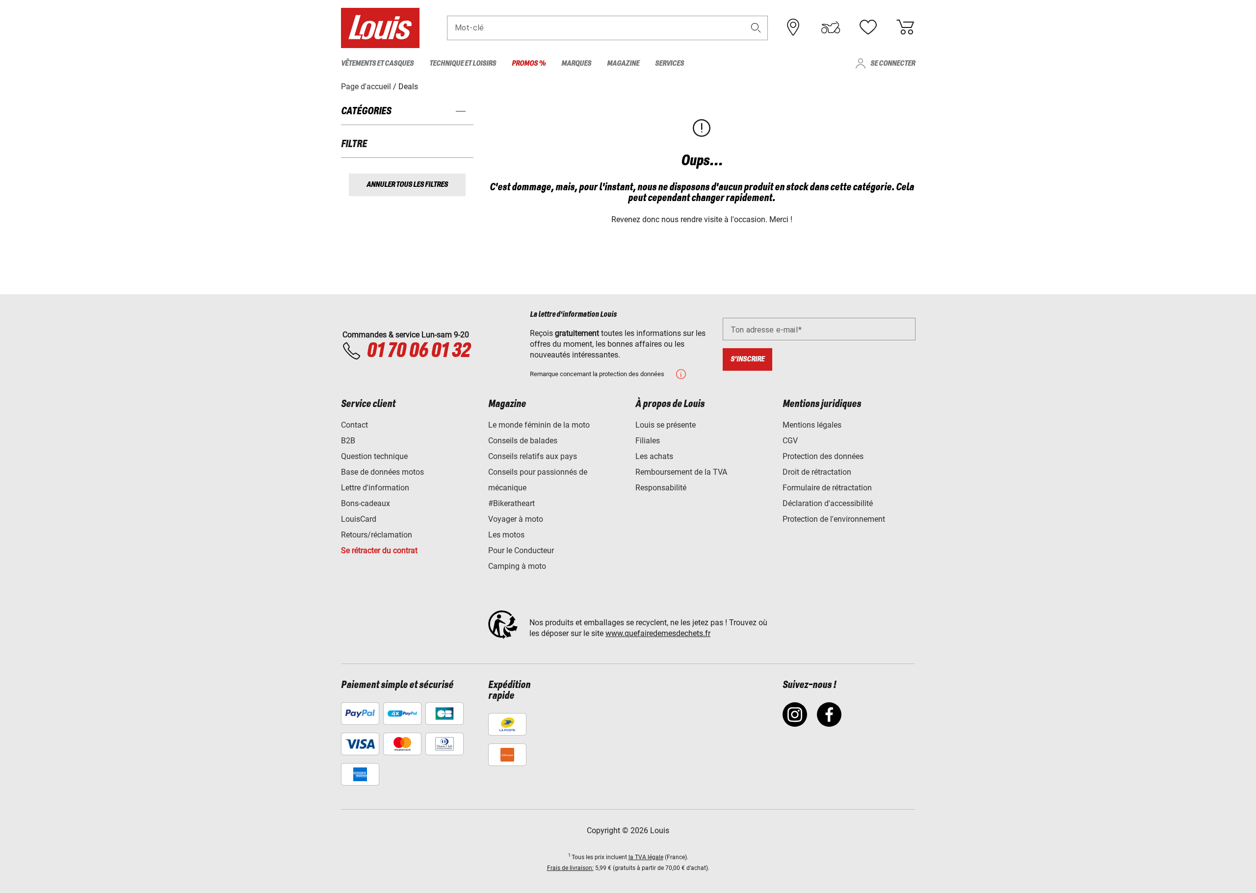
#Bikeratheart (511, 503)
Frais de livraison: (570, 868)
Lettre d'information (375, 487)
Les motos (506, 534)
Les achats (654, 456)
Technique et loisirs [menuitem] (462, 63)
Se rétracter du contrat (379, 550)
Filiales (647, 440)
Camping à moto (517, 566)
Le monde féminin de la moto (539, 425)
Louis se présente (665, 425)
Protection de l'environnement (834, 519)
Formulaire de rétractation (827, 487)
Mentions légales (812, 425)
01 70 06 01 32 (418, 351)
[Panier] (905, 27)
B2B (348, 440)
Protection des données (823, 456)
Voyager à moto (515, 519)
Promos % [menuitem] (529, 63)
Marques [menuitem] (576, 63)
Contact (354, 425)
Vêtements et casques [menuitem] (377, 63)
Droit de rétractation (817, 472)
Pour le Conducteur (521, 550)
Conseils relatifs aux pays (532, 456)
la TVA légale (645, 857)
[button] (756, 27)
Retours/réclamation (376, 534)
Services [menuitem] (669, 63)
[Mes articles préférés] (868, 27)
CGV (790, 440)
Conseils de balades (522, 440)
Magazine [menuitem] (623, 63)
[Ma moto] (830, 27)
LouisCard (358, 519)
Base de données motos (382, 472)
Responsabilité (660, 487)
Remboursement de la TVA (681, 472)
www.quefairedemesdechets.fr (657, 633)
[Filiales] (793, 27)
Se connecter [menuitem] (892, 63)
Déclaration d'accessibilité (828, 503)
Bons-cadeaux (365, 503)
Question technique (374, 456)
